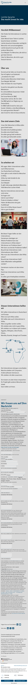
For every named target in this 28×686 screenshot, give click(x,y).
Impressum (25, 665)
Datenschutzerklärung (18, 665)
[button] (3, 665)
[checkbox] (2, 675)
